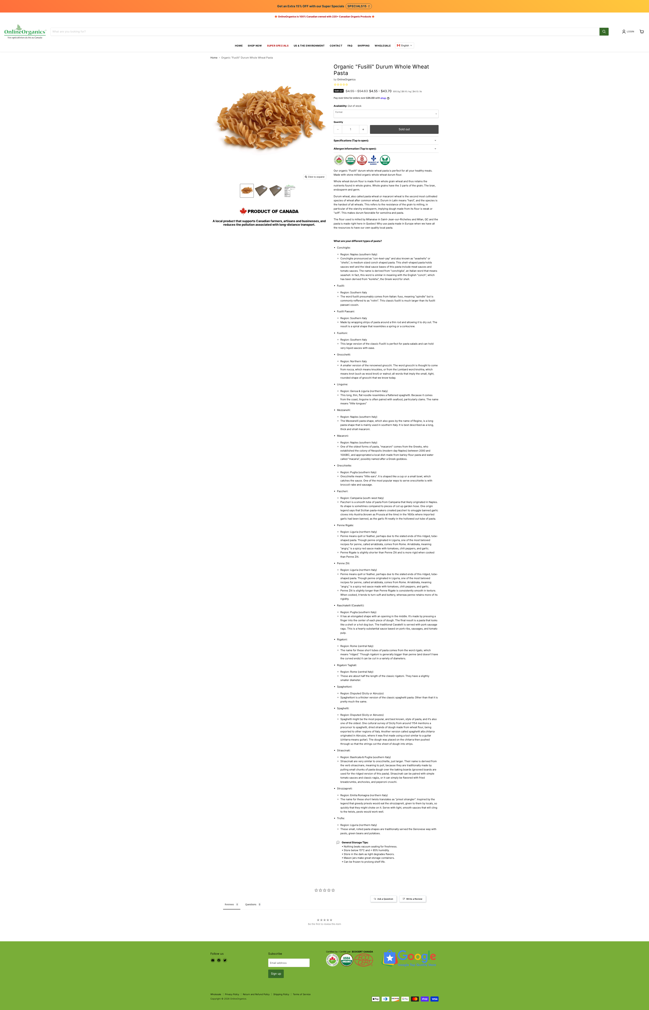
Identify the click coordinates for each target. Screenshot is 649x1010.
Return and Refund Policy (256, 994)
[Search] (604, 32)
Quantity (338, 122)
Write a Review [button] (414, 898)
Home (239, 45)
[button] (404, 45)
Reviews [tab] (229, 904)
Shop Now (255, 45)
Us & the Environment (309, 45)
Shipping (364, 45)
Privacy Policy (232, 994)
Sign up (276, 973)
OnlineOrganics (346, 79)
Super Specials (278, 45)
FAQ (350, 45)
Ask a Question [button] (385, 898)
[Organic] (247, 190)
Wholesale (383, 45)
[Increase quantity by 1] (363, 129)
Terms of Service (302, 994)
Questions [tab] (250, 904)
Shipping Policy (281, 994)
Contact (336, 45)
